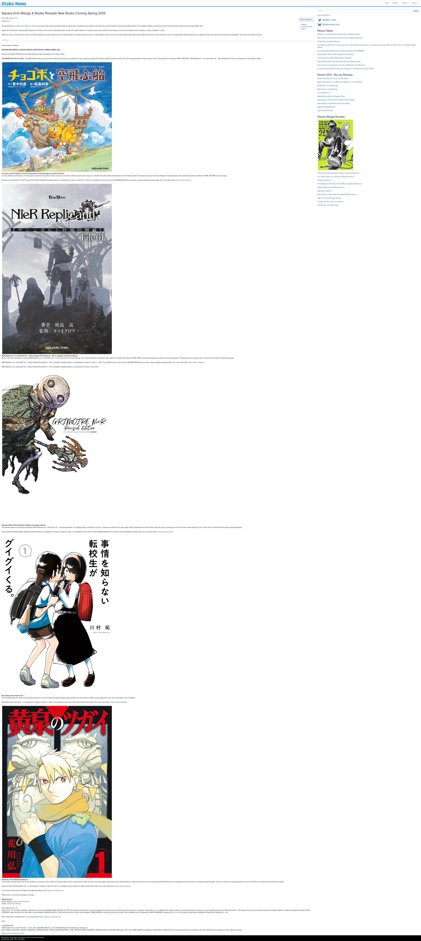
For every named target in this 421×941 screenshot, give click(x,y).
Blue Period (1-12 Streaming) (327, 89)
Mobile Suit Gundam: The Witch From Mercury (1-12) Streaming (339, 82)
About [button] (414, 3)
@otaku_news (329, 19)
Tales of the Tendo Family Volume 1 (329, 198)
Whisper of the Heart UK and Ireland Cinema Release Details (338, 34)
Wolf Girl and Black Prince (326, 107)
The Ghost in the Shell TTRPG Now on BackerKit (334, 58)
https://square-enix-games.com (50, 917)
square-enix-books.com (55, 890)
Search (416, 11)
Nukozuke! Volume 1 (324, 191)
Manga (303, 24)
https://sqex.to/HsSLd (122, 886)
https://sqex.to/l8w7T (183, 180)
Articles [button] (395, 3)
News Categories (306, 19)
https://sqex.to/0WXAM (118, 702)
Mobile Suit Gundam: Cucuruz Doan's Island (332, 78)
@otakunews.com (331, 24)
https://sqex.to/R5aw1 (196, 362)
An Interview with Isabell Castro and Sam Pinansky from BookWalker (341, 51)
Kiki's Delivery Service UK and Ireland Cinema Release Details (338, 61)
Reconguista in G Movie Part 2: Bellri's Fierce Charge (335, 100)
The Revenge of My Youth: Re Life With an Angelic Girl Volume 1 (339, 184)
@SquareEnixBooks (14, 903)
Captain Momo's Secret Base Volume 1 (330, 187)
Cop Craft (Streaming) (325, 110)
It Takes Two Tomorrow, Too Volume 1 (330, 201)
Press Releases (306, 26)
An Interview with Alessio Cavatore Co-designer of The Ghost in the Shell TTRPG (345, 68)
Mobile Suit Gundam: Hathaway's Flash (331, 96)
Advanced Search (323, 15)
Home (387, 3)
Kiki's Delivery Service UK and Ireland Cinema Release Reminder (340, 38)
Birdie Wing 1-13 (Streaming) (327, 85)
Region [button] (405, 3)
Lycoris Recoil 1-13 (324, 92)
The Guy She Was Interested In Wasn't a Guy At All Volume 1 (338, 173)
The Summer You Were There (327, 205)
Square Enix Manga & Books (26, 26)
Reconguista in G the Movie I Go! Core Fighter (333, 103)
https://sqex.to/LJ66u (165, 532)
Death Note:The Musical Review (328, 41)
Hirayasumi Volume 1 (324, 180)
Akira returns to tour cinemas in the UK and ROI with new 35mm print (341, 65)
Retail (303, 29)
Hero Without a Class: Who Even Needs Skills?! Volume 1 (337, 194)
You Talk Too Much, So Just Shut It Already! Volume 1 (336, 176)
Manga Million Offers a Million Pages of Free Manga (335, 54)
